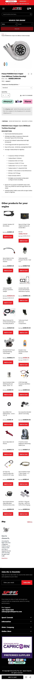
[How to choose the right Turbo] (6, 529)
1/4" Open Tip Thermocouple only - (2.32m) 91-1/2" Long (8, 473)
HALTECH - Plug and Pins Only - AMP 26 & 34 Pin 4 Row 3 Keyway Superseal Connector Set (24, 503)
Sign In (28, 9)
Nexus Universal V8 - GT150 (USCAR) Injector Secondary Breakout (9, 321)
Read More (4, 558)
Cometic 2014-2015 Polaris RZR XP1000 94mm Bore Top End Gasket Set (24, 289)
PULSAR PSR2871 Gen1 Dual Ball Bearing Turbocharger (9, 351)
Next (31, 74)
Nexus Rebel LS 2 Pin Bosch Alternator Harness (8, 259)
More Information (15, 121)
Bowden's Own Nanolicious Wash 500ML (23, 351)
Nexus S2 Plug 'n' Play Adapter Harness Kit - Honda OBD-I (24, 226)
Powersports (22, 1)
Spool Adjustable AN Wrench (8, 442)
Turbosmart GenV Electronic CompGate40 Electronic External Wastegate (24, 321)
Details (5, 121)
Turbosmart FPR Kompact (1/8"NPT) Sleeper (8, 289)
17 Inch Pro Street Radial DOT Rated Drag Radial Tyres (24, 443)
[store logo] (17, 8)
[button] (14, 71)
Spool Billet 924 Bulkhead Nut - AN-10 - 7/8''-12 (9, 413)
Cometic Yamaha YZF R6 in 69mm (8, 225)
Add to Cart (8, 237)
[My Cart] (30, 8)
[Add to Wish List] (26, 677)
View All (29, 522)
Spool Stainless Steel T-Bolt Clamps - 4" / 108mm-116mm (24, 473)
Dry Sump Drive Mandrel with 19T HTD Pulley (25, 413)
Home (3, 34)
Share (30, 677)
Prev (29, 74)
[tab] (5, 121)
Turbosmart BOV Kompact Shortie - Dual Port (25, 259)
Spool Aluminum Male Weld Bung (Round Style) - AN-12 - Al (8, 383)
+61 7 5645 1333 (11, 4)
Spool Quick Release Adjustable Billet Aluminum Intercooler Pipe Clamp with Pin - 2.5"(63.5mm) (8, 503)
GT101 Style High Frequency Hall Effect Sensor (24, 383)
